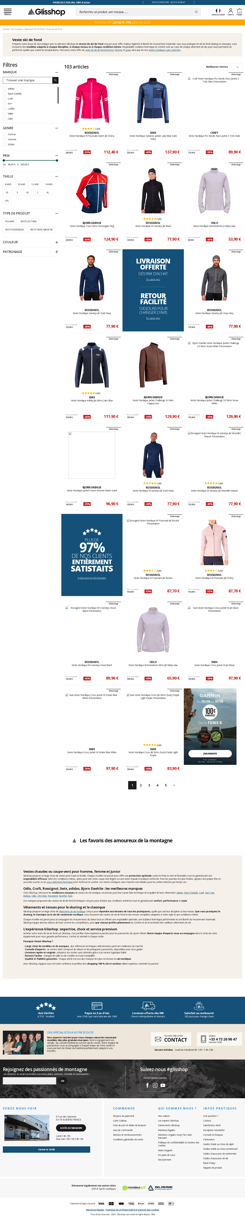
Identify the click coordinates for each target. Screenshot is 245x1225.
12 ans (35, 184)
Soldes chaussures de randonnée (219, 1153)
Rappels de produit (212, 1167)
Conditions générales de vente (128, 1139)
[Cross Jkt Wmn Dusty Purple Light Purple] (153, 717)
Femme (12, 134)
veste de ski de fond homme (99, 50)
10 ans (21, 184)
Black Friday (209, 1163)
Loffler (11, 108)
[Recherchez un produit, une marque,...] (196, 12)
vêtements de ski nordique (72, 911)
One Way (42, 895)
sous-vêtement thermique (60, 882)
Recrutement (164, 1159)
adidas (11, 88)
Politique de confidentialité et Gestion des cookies (178, 1144)
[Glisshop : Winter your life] (46, 12)
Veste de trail (28, 221)
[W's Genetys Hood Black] (92, 629)
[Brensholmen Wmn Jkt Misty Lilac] (153, 629)
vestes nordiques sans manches (164, 50)
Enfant (11, 144)
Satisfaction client (212, 1125)
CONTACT (175, 1039)
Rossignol (53, 895)
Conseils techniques (213, 1134)
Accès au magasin (71, 1127)
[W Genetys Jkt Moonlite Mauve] (214, 455)
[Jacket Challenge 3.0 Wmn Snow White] (214, 365)
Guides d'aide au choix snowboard (220, 1148)
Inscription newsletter (213, 1130)
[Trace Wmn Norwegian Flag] (91, 190)
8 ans (8, 184)
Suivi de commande (123, 1130)
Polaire (9, 221)
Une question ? (210, 1115)
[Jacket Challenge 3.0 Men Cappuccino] (153, 365)
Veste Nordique (14, 229)
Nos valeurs (164, 1115)
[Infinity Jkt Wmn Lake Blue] (91, 365)
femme (118, 50)
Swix (70, 895)
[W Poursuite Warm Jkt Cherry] (91, 100)
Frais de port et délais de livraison (129, 1125)
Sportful (63, 895)
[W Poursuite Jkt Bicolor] (153, 542)
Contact (207, 1120)
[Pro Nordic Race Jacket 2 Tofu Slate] (214, 100)
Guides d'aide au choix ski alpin (218, 1144)
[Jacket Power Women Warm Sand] (91, 455)
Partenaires (209, 1139)
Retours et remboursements (127, 1134)
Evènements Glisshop (169, 1125)
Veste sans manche (41, 229)
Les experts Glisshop (168, 1120)
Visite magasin (165, 1150)
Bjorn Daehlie (15, 93)
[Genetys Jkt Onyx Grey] (214, 277)
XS (7, 192)
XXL (7, 200)
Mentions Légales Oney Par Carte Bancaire (175, 1136)
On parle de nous (166, 1155)
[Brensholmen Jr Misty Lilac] (214, 190)
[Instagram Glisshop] (155, 1086)
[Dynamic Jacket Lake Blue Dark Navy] (153, 100)
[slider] (3, 160)
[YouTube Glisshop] (162, 1086)
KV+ (10, 103)
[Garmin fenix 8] (210, 726)
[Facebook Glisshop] (147, 1086)
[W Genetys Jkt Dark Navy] (153, 455)
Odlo (10, 118)
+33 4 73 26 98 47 (223, 1039)
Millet (10, 113)
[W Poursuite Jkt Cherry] (214, 542)
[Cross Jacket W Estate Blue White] (92, 717)
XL (47, 192)
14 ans (48, 184)
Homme (12, 139)
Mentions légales (166, 1130)
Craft (10, 98)
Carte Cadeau (120, 1120)
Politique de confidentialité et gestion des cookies (132, 1209)
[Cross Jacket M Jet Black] (214, 629)
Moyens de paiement (123, 1115)
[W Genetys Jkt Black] (153, 190)
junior (128, 50)
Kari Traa (209, 892)
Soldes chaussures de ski (215, 1158)
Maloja (26, 895)
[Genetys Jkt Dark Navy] (91, 277)
